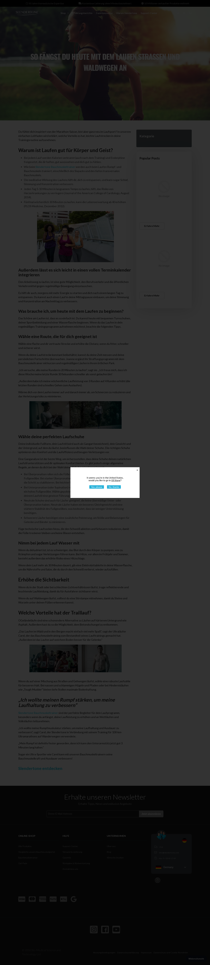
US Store (115, 480)
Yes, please (96, 487)
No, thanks (114, 487)
